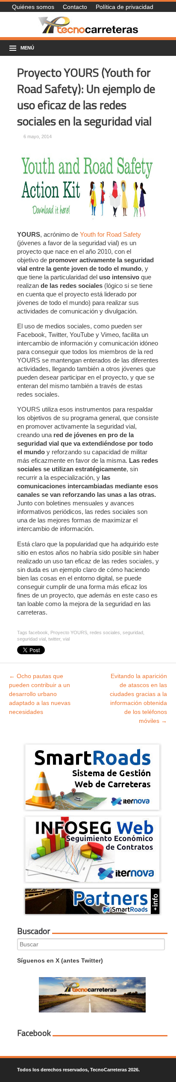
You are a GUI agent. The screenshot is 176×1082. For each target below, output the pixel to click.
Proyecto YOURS (68, 632)
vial (66, 638)
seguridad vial (31, 638)
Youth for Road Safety (110, 234)
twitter (54, 638)
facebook (38, 632)
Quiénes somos (33, 6)
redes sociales (105, 632)
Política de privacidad (124, 6)
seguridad (133, 632)
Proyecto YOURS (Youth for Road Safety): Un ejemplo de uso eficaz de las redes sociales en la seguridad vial (86, 96)
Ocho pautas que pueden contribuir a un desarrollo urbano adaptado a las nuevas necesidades (39, 694)
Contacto (75, 6)
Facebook (34, 1033)
